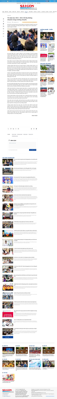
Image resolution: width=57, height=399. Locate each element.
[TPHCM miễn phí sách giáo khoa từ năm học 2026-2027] (7, 224)
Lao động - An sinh (44, 11)
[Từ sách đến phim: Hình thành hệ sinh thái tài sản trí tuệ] (8, 377)
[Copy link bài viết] (3, 31)
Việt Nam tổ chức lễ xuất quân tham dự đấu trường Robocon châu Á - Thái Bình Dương (43, 84)
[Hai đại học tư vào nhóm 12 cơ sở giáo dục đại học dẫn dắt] (7, 260)
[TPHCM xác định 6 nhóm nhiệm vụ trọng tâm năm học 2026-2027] (7, 233)
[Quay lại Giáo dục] (3, 36)
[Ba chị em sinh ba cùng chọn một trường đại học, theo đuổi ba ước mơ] (7, 162)
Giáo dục (26, 11)
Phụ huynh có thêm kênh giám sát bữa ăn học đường (23, 186)
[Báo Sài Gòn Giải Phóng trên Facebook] (45, 1)
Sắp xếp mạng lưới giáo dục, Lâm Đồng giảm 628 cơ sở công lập (25, 168)
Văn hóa (35, 11)
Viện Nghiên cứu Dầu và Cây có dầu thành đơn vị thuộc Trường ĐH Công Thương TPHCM (46, 74)
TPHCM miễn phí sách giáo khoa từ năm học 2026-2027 (23, 221)
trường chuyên (25, 134)
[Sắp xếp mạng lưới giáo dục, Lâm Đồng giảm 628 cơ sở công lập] (7, 171)
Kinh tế (18, 11)
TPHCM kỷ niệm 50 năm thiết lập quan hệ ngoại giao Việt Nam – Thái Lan (8, 355)
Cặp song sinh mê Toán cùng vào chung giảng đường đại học (24, 177)
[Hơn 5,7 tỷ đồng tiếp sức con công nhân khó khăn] (7, 322)
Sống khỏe (31, 11)
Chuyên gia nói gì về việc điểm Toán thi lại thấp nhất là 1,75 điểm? (51, 59)
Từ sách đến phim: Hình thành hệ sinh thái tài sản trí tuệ (8, 382)
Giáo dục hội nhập (45, 63)
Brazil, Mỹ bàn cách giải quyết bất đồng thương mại (8, 368)
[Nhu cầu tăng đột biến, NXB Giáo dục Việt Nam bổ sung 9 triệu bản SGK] (7, 278)
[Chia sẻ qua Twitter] (3, 24)
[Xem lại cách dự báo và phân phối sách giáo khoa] (7, 198)
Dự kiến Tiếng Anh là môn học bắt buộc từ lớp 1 (22, 292)
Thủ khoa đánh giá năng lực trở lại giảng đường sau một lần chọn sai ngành (25, 240)
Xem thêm (7, 337)
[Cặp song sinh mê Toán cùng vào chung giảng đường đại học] (7, 180)
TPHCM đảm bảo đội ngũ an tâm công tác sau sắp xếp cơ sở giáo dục (25, 329)
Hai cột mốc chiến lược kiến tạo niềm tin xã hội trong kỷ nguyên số (35, 368)
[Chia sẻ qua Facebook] (3, 21)
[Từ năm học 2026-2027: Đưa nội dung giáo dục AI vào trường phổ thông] (7, 269)
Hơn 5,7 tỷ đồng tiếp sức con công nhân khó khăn (22, 319)
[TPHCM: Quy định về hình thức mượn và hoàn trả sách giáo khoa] (7, 304)
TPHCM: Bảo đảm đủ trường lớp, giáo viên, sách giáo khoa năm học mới (25, 285)
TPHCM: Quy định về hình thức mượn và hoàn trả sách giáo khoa (25, 301)
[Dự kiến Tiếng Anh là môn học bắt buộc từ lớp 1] (7, 296)
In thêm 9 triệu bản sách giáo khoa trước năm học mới (23, 248)
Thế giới (22, 11)
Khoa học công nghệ (35, 359)
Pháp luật (14, 11)
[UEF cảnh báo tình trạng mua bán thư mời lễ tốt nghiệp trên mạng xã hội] (7, 313)
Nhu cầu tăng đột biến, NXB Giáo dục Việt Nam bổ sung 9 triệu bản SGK (25, 276)
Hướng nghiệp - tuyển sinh (46, 30)
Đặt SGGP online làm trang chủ (50, 396)
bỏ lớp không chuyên (15, 136)
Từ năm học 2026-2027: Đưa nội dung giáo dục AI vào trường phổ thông (25, 267)
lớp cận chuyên (14, 134)
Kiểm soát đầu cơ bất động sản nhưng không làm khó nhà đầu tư (21, 355)
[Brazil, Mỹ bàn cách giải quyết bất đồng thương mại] (8, 363)
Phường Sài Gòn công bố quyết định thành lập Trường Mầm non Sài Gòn (25, 213)
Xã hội (10, 11)
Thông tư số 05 (31, 134)
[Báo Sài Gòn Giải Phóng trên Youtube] (47, 1)
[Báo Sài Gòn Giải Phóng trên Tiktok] (48, 1)
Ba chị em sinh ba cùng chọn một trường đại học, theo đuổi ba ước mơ (25, 160)
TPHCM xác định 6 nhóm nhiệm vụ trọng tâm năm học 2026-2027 (25, 230)
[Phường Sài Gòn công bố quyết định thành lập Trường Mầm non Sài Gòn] (7, 215)
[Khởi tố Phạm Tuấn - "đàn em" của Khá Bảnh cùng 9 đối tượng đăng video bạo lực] (35, 350)
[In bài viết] (3, 29)
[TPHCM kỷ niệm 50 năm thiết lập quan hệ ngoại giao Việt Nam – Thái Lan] (8, 350)
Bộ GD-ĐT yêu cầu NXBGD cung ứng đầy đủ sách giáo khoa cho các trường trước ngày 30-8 (25, 204)
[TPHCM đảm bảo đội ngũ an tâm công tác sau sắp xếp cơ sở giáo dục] (7, 331)
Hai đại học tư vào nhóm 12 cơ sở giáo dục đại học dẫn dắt (24, 257)
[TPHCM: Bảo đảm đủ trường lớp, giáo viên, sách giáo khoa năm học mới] (7, 287)
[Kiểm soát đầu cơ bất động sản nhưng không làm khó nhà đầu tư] (22, 350)
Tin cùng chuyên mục (8, 157)
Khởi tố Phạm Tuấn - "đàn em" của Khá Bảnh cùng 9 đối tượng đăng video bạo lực (34, 355)
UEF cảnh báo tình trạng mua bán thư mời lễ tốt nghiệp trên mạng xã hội (25, 311)
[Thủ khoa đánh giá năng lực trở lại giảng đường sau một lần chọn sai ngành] (7, 242)
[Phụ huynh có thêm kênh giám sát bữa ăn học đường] (7, 189)
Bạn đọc (39, 11)
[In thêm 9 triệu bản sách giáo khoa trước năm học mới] (7, 251)
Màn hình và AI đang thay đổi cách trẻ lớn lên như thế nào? (51, 83)
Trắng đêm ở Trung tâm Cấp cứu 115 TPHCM (48, 368)
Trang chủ (3, 12)
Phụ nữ (50, 11)
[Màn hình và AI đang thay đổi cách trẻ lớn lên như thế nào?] (51, 79)
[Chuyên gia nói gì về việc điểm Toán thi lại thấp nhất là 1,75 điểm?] (51, 55)
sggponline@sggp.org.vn (7, 396)
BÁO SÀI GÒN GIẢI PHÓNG (28, 7)
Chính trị (6, 11)
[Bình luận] (3, 34)
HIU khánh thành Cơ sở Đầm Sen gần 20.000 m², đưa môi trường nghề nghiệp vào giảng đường (43, 94)
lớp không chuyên (19, 134)
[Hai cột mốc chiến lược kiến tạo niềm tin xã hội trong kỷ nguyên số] (35, 363)
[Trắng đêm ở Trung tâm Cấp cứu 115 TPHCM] (49, 363)
